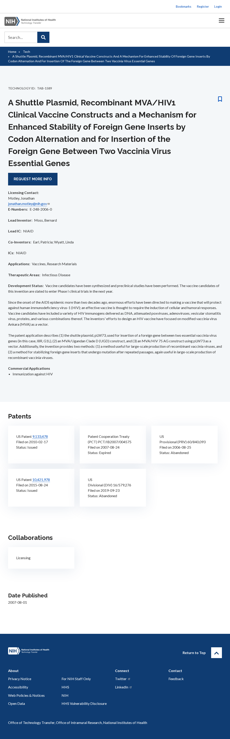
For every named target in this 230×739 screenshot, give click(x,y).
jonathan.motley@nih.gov (27, 203)
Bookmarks (183, 6)
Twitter (121, 679)
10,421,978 (41, 479)
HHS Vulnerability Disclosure (84, 703)
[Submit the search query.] (43, 37)
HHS (65, 687)
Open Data (16, 703)
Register (203, 6)
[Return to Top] (216, 652)
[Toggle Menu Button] (222, 20)
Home (12, 51)
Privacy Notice (19, 679)
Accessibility (18, 687)
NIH (65, 695)
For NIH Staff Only (76, 679)
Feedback (176, 679)
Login (218, 6)
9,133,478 (40, 436)
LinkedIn (121, 687)
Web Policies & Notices (26, 695)
